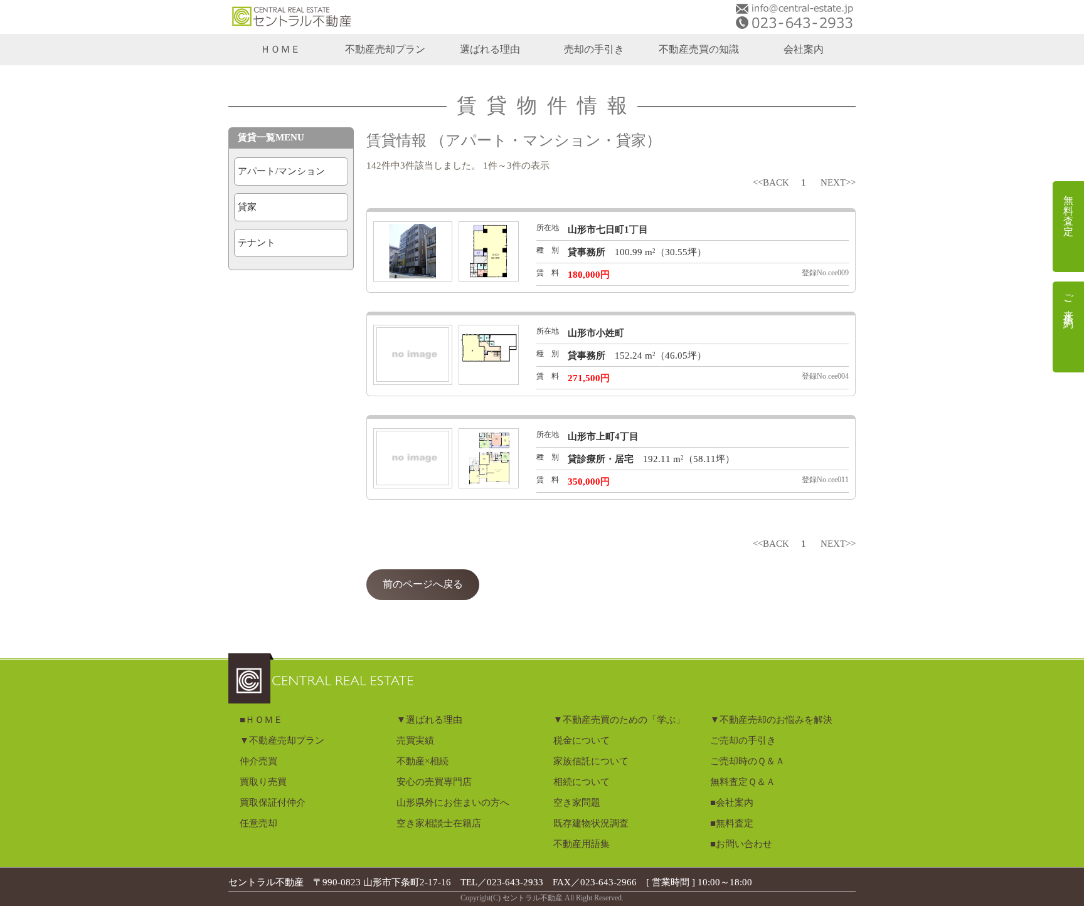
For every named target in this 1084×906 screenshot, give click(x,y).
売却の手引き (594, 49)
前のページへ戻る (423, 584)
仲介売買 (258, 761)
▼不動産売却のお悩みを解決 (771, 720)
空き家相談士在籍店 (438, 823)
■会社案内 (731, 803)
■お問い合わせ (741, 844)
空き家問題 (576, 803)
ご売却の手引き (743, 740)
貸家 (247, 207)
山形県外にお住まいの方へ (452, 803)
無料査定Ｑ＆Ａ (742, 782)
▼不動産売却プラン (282, 740)
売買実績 (415, 740)
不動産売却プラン (385, 49)
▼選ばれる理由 (429, 720)
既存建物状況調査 (591, 823)
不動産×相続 (422, 761)
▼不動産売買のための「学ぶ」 (619, 720)
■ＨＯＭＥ (261, 720)
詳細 (376, 220)
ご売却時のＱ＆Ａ (747, 761)
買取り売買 (263, 782)
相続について (581, 782)
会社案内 (804, 49)
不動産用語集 (581, 844)
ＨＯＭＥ (280, 49)
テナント (256, 243)
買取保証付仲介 (273, 803)
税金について (581, 740)
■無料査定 (731, 823)
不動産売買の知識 (699, 49)
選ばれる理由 (490, 49)
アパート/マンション (281, 171)
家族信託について (591, 761)
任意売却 (258, 823)
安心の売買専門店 (434, 782)
